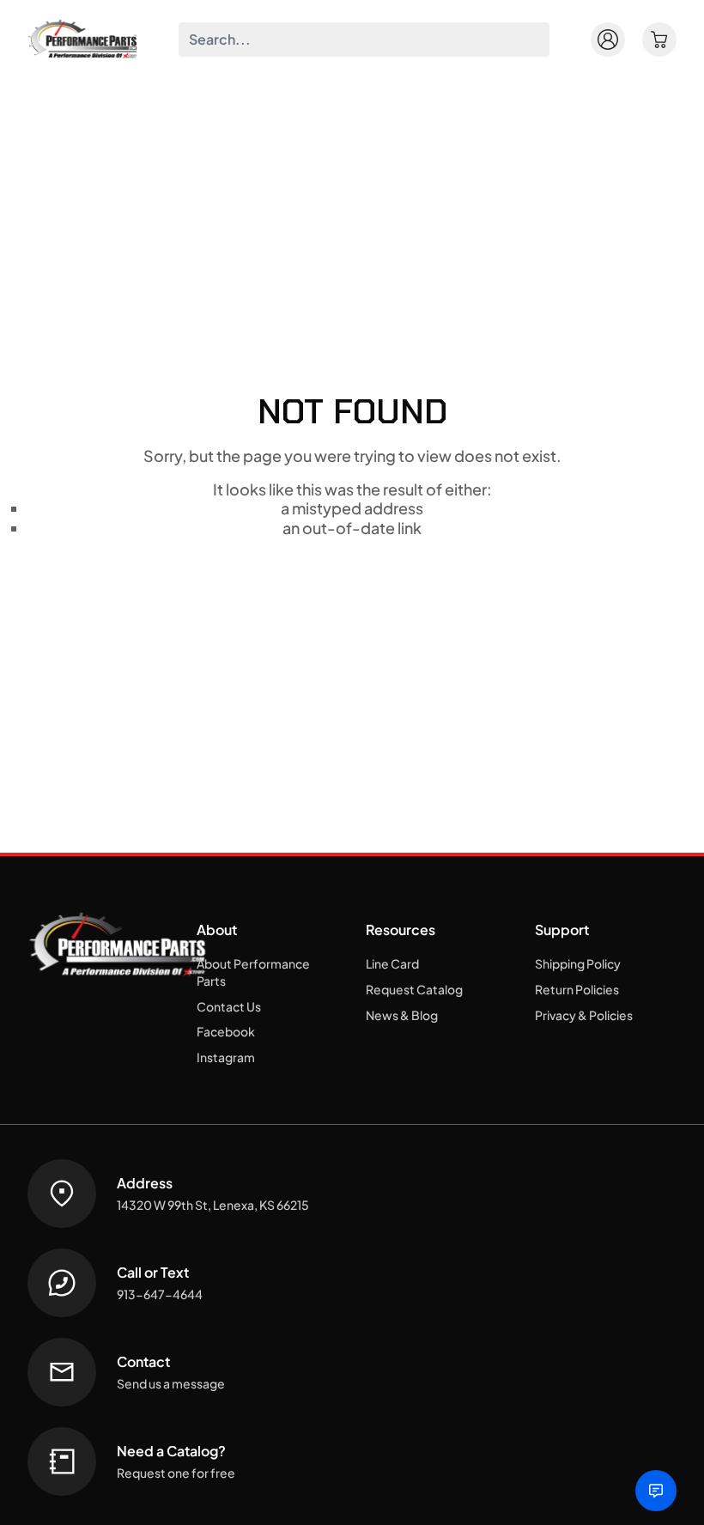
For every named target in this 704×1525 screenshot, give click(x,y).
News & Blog (402, 1015)
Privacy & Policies (584, 1015)
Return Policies (577, 989)
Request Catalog (414, 989)
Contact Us (229, 1006)
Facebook (226, 1031)
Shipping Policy (578, 963)
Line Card (392, 963)
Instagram (226, 1057)
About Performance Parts (253, 972)
